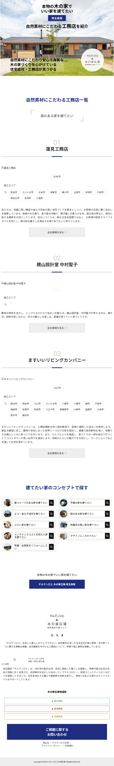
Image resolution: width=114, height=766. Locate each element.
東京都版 (58, 708)
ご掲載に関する (57, 732)
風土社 (46, 742)
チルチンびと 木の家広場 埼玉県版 (57, 584)
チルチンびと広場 (60, 742)
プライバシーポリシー (51, 745)
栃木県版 (58, 700)
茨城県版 (58, 716)
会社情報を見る (55, 232)
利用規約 (69, 745)
